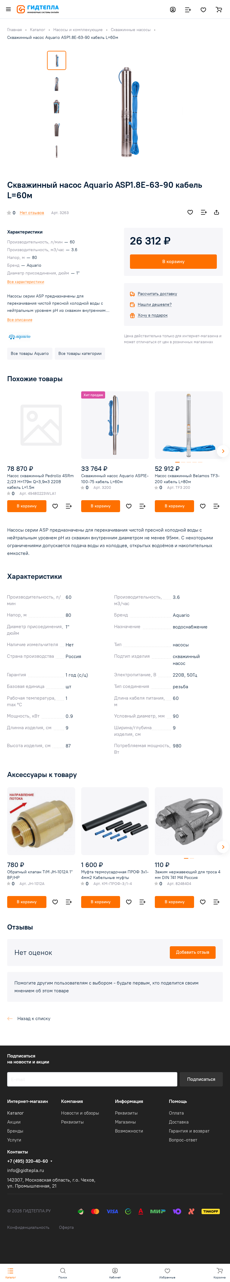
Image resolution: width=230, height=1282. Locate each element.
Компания (72, 1101)
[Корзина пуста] (219, 9)
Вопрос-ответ (183, 1140)
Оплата (176, 1113)
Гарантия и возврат (189, 1131)
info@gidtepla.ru (25, 1170)
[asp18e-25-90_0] (126, 110)
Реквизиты (72, 1122)
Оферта (66, 1227)
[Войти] (172, 9)
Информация (129, 1101)
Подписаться (201, 1079)
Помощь (178, 1101)
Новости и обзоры (80, 1113)
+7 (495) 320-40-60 (27, 1161)
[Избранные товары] (203, 9)
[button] (223, 451)
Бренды (15, 1131)
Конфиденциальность (28, 1227)
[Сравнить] (204, 212)
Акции (14, 1122)
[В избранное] (190, 212)
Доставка (179, 1122)
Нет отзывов (32, 212)
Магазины (125, 1122)
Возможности (129, 1131)
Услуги (14, 1140)
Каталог (15, 1113)
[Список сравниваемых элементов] (188, 9)
